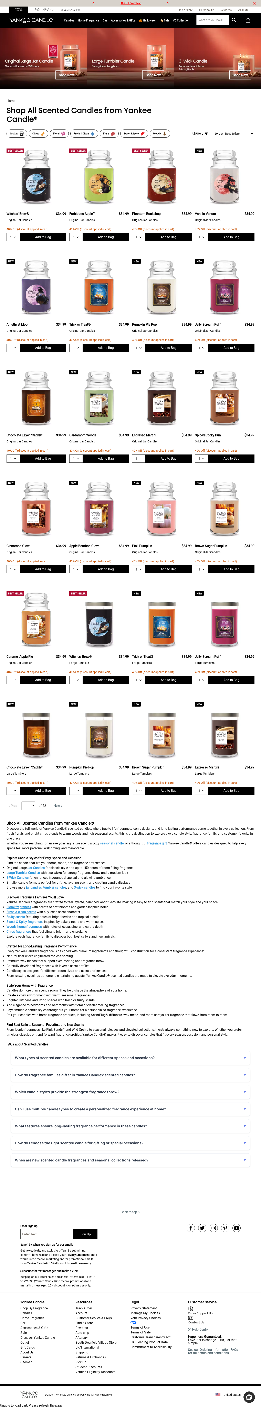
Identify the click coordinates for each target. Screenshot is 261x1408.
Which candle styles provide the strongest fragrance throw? (67, 1092)
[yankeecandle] (20, 10)
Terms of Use (139, 1327)
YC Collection (181, 20)
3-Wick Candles (18, 878)
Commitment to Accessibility (151, 1347)
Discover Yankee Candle (37, 1338)
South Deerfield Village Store (95, 1342)
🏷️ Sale (164, 20)
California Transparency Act (150, 1337)
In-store (14, 133)
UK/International (87, 1347)
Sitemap (26, 1362)
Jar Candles (36, 868)
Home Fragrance (88, 20)
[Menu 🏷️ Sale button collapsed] (169, 20)
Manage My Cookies (145, 1313)
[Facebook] (191, 1228)
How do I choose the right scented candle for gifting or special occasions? (79, 1143)
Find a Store (84, 1323)
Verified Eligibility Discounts (95, 1372)
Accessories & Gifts (123, 20)
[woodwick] (45, 10)
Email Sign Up (29, 1226)
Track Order (83, 1308)
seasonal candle (112, 843)
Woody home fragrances (24, 927)
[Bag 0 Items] (248, 20)
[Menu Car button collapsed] (107, 20)
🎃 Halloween (147, 20)
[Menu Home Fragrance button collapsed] (99, 20)
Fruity (106, 133)
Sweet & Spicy (131, 133)
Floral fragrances (19, 907)
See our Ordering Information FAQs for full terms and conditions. (213, 1351)
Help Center (200, 1329)
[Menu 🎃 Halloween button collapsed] (156, 20)
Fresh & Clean (81, 133)
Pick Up (80, 1362)
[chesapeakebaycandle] (70, 10)
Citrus (35, 133)
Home (11, 101)
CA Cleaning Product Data (149, 1342)
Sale (23, 1333)
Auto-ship (82, 1333)
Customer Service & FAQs (93, 1318)
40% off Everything (131, 3)
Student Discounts (88, 1367)
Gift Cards (27, 1347)
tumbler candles (54, 887)
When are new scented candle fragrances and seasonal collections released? (81, 1160)
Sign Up (85, 1234)
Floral (56, 133)
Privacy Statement (78, 1254)
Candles (69, 20)
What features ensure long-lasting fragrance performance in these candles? (81, 1126)
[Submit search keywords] (234, 20)
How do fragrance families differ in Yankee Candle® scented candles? (75, 1075)
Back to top (129, 1212)
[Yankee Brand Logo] (31, 20)
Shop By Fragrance (34, 1308)
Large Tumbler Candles (23, 873)
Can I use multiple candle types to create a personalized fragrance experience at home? (90, 1109)
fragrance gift (157, 843)
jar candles (34, 887)
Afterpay (81, 1338)
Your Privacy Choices (145, 1318)
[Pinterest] (225, 1228)
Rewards (81, 1328)
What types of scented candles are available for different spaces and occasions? (85, 1058)
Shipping (81, 1352)
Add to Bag (43, 237)
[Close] (254, 3)
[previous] (93, 3)
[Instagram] (214, 1228)
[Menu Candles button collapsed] (74, 20)
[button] (249, 1397)
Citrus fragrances (19, 931)
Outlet (24, 1342)
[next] (168, 3)
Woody (157, 133)
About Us (26, 1352)
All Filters (197, 133)
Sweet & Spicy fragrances (25, 922)
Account (81, 1313)
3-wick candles (84, 887)
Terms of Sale (140, 1332)
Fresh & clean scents (21, 912)
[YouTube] (236, 1228)
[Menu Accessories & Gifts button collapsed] (135, 20)
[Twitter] (202, 1228)
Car (22, 1323)
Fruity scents (16, 917)
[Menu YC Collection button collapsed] (189, 20)
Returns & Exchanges (90, 1357)
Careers (25, 1357)
